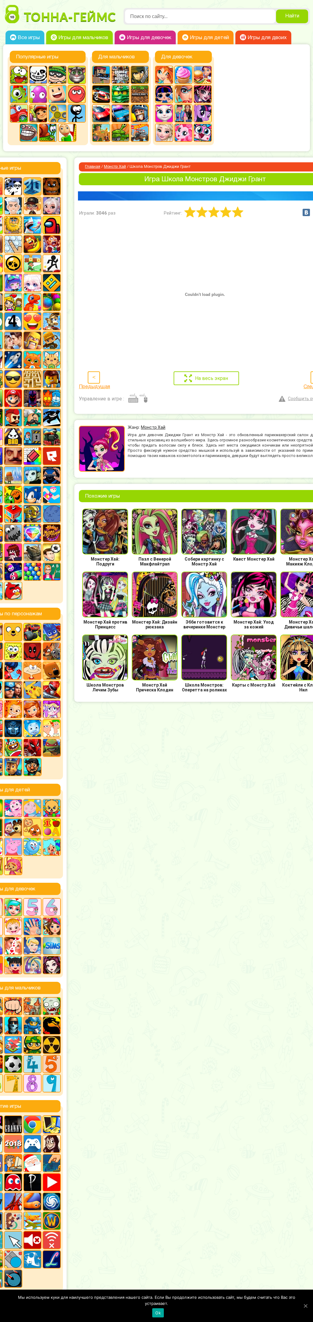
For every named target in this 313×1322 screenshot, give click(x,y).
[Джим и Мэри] (13, 302)
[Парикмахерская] (51, 926)
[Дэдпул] (32, 651)
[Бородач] (32, 767)
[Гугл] (32, 1124)
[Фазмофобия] (32, 1182)
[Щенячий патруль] (13, 767)
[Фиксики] (32, 728)
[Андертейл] (38, 75)
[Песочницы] (51, 1163)
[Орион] (13, 417)
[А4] (13, 206)
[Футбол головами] (51, 552)
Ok (158, 1312)
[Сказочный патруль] (13, 709)
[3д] (32, 186)
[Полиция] (120, 113)
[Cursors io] (13, 1240)
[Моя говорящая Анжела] (164, 113)
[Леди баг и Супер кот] (13, 670)
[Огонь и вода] (51, 398)
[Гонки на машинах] (101, 94)
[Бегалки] (32, 244)
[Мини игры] (32, 1144)
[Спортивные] (51, 494)
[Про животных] (32, 827)
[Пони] (202, 113)
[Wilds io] (13, 1221)
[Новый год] (32, 1163)
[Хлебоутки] (13, 747)
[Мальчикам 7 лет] (13, 1083)
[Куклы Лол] (164, 94)
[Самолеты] (13, 1045)
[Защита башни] (32, 1006)
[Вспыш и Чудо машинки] (32, 632)
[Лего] (51, 379)
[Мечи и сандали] (32, 398)
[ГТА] (120, 75)
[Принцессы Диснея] (32, 946)
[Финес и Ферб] (51, 728)
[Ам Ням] (19, 75)
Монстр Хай (115, 167)
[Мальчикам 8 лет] (32, 1083)
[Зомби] (51, 1006)
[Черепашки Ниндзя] (51, 747)
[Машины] (101, 113)
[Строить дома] (13, 514)
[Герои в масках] (51, 632)
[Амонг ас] (51, 225)
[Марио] (13, 398)
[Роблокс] (51, 456)
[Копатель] (51, 340)
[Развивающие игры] (51, 827)
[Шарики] (32, 571)
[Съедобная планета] (13, 533)
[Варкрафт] (51, 1221)
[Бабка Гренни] (13, 1124)
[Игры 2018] (13, 1144)
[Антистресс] (13, 244)
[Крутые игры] (13, 379)
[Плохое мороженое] (13, 437)
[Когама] (57, 94)
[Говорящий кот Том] (77, 75)
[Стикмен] (77, 113)
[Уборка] (13, 965)
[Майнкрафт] (140, 94)
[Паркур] (51, 417)
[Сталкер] (51, 1045)
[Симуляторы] (51, 475)
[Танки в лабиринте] (120, 132)
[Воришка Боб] (57, 75)
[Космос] (13, 360)
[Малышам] (51, 808)
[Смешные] (13, 494)
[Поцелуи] (13, 946)
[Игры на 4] (13, 321)
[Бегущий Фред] (51, 244)
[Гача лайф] (32, 283)
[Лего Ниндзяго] (120, 94)
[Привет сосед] (13, 456)
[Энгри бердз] (13, 591)
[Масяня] (32, 670)
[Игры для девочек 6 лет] (51, 907)
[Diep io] (13, 1259)
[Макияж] (183, 94)
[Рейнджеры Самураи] (51, 690)
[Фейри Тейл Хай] (32, 965)
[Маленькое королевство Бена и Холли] (32, 808)
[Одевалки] (183, 113)
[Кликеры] (38, 94)
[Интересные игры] (32, 321)
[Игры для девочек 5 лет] (32, 907)
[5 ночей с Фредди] (51, 186)
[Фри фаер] (32, 552)
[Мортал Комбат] (51, 1025)
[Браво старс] (13, 263)
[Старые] (13, 1182)
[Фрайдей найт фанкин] (13, 552)
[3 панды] (13, 186)
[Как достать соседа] (51, 321)
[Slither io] (32, 1201)
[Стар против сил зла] (51, 709)
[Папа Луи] (32, 417)
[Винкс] (164, 75)
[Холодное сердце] (164, 132)
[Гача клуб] (13, 283)
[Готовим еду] (183, 75)
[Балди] (67, 132)
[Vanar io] (13, 1278)
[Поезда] (51, 437)
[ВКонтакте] (306, 212)
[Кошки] (51, 360)
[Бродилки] (32, 263)
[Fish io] (32, 1259)
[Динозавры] (32, 302)
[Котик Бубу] (32, 360)
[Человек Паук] (32, 747)
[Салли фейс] (32, 475)
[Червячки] (13, 571)
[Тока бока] (51, 847)
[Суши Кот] (51, 514)
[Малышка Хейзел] (13, 926)
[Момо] (51, 1144)
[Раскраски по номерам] (32, 456)
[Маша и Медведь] (13, 827)
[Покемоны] (32, 690)
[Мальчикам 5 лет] (51, 1064)
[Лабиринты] (32, 379)
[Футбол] (13, 1064)
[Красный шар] (77, 94)
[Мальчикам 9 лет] (51, 1083)
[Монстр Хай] (202, 94)
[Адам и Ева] (13, 225)
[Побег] (32, 437)
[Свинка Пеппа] (13, 847)
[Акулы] (32, 225)
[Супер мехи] (32, 514)
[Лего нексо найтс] (32, 1025)
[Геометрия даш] (51, 283)
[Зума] (51, 302)
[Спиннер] (57, 113)
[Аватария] (51, 206)
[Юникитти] (202, 132)
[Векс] (51, 263)
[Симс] (51, 946)
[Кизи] (19, 94)
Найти (292, 16)
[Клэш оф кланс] (32, 340)
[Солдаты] (32, 1045)
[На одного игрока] (13, 1163)
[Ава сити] (32, 206)
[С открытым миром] (13, 475)
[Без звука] (32, 1240)
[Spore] (51, 1201)
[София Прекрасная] (32, 709)
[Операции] (32, 926)
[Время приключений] (13, 632)
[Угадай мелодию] (51, 533)
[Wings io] (32, 1221)
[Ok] (305, 1306)
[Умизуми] (13, 866)
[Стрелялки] (101, 132)
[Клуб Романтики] (13, 340)
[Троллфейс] (29, 132)
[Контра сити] (13, 1025)
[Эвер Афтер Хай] (51, 965)
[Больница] (13, 907)
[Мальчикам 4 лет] (32, 1064)
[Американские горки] (13, 1201)
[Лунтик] (13, 808)
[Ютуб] (51, 1182)
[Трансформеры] (13, 728)
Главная (92, 167)
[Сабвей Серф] (38, 113)
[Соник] (32, 494)
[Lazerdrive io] (51, 1259)
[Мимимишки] (51, 670)
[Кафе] (202, 75)
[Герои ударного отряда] (140, 75)
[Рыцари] (140, 113)
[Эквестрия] (183, 132)
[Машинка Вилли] (19, 113)
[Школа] (51, 571)
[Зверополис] (51, 651)
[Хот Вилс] (140, 132)
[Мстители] (13, 690)
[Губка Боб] (13, 651)
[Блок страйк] (101, 75)
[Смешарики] (32, 847)
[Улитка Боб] (48, 132)
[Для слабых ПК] (51, 1124)
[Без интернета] (51, 1240)
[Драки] (13, 1006)
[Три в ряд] (32, 533)
